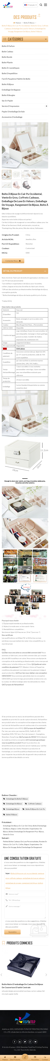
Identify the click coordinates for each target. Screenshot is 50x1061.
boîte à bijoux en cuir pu (35, 809)
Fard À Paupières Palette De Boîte (16, 79)
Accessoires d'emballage (12, 117)
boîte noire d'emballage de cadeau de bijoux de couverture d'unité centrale (22, 985)
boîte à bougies (8, 95)
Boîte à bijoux (29, 23)
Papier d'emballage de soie (13, 111)
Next (46, 975)
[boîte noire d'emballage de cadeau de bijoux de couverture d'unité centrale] (24, 964)
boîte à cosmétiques (10, 68)
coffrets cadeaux (34, 804)
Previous (1, 975)
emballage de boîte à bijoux (17, 799)
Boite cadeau (7, 51)
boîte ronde (7, 57)
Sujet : (25, 880)
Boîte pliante (7, 62)
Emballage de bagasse (11, 90)
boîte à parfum (8, 46)
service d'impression (10, 106)
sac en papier (7, 100)
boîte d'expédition (9, 73)
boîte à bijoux (11, 815)
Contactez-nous (11, 261)
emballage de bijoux (14, 804)
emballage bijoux (12, 809)
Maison (18, 23)
